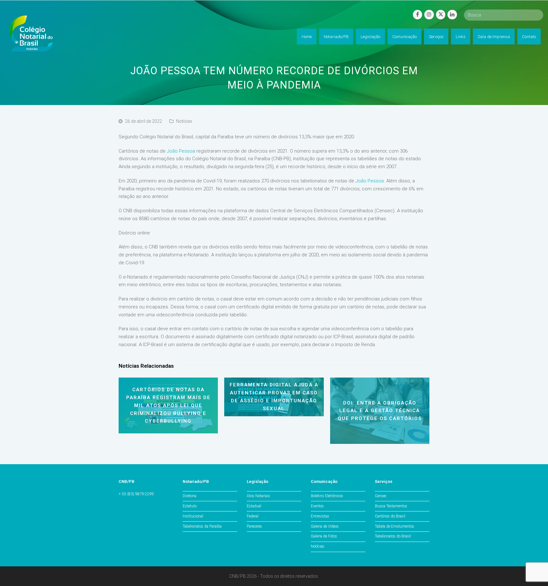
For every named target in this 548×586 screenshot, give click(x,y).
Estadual (254, 506)
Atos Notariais (258, 496)
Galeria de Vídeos (325, 526)
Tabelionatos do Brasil (393, 536)
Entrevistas (320, 516)
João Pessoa (181, 151)
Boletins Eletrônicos (327, 496)
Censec (381, 496)
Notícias (184, 121)
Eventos (317, 506)
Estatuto (190, 506)
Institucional (193, 516)
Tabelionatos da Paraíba (202, 526)
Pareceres (254, 526)
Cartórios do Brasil (390, 516)
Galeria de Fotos (324, 536)
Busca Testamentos (391, 506)
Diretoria (189, 496)
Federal (252, 516)
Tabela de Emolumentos (394, 526)
